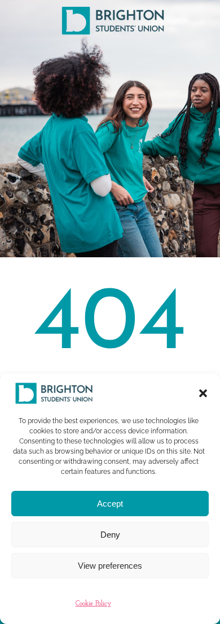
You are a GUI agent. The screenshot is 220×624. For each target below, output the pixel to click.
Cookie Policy (93, 603)
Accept (110, 503)
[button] (203, 393)
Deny (110, 534)
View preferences (110, 565)
